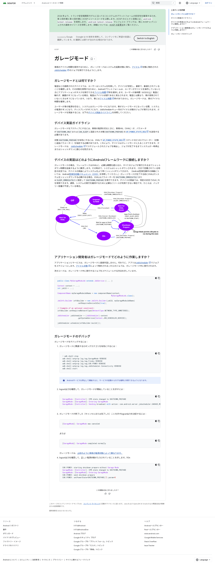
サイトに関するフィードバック (78, 560)
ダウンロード (8, 533)
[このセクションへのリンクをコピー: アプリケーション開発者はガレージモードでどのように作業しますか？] (152, 257)
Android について (10, 560)
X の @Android (79, 525)
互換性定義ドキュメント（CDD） (84, 174)
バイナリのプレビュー (11, 537)
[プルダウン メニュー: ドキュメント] (35, 3)
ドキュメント (27, 3)
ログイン (208, 3)
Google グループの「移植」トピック (88, 549)
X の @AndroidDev (81, 529)
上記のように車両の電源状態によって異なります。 (100, 453)
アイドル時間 (100, 92)
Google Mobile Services (153, 537)
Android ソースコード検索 (52, 3)
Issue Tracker (149, 545)
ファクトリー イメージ (12, 541)
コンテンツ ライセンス (91, 504)
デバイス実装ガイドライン (100, 112)
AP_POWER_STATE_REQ (136, 132)
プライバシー (58, 560)
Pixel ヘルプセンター (152, 529)
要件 (4, 529)
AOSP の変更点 (117, 25)
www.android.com (151, 533)
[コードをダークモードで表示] (156, 278)
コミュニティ (24, 560)
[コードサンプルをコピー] (159, 278)
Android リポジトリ (11, 525)
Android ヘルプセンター (153, 525)
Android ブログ (80, 533)
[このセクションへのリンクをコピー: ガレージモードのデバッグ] (92, 336)
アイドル (136, 67)
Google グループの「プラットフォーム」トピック (93, 541)
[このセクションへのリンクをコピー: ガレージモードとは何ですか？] (98, 81)
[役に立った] (155, 49)
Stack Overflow (150, 541)
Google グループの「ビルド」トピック (89, 545)
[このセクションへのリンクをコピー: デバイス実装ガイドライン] (92, 123)
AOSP (56, 49)
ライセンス (46, 560)
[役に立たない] (159, 49)
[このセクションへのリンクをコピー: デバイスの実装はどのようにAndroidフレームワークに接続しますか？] (151, 160)
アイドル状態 (82, 266)
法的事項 (35, 560)
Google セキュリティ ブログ (85, 537)
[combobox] (163, 3)
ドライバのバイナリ (11, 545)
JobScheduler (60, 70)
